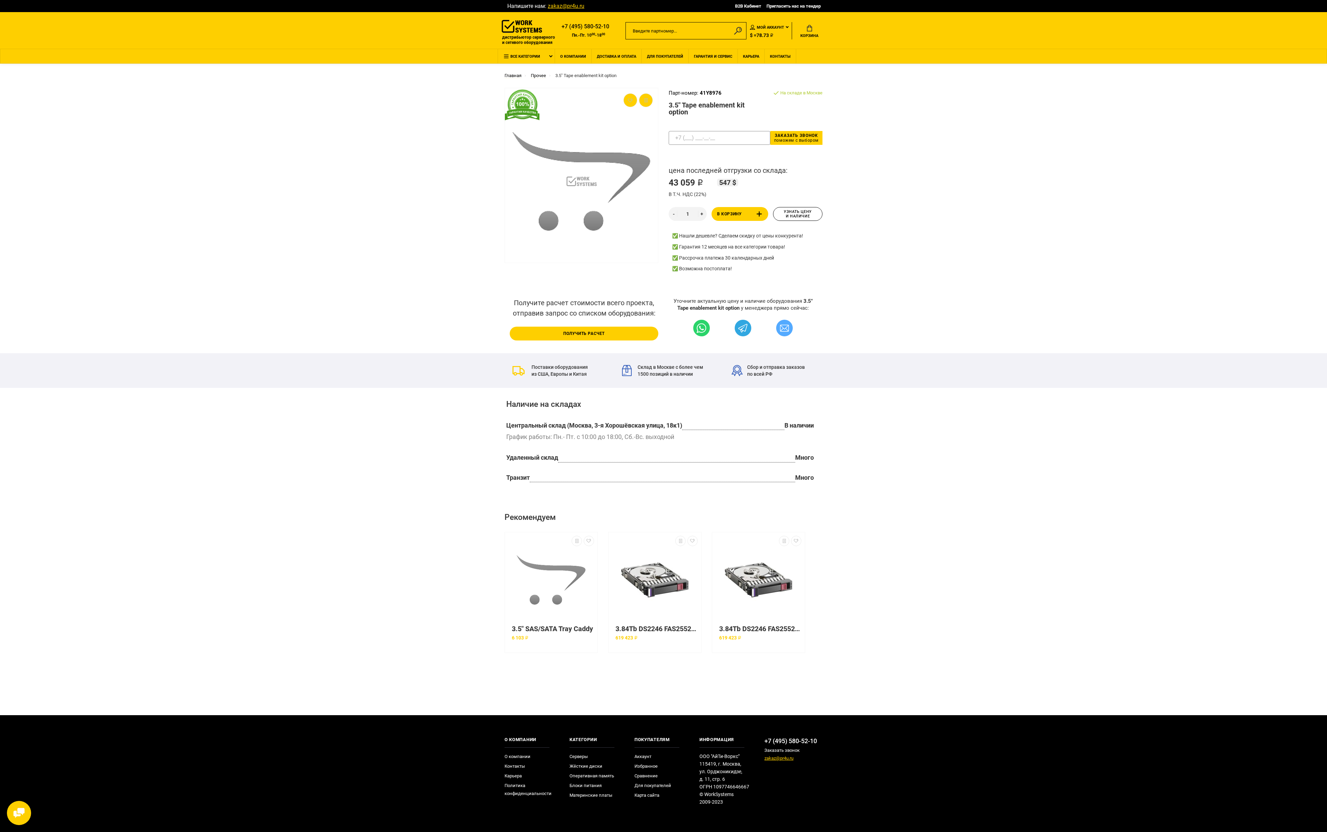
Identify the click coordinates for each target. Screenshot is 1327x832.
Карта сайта (646, 795)
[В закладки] (589, 541)
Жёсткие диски (586, 766)
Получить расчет (584, 333)
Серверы (579, 756)
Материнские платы (591, 795)
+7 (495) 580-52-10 (585, 26)
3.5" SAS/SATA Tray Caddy (552, 629)
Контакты (780, 56)
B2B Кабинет (748, 6)
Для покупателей (665, 56)
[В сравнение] (577, 541)
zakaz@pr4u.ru (566, 6)
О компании (573, 56)
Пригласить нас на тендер (793, 6)
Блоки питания (586, 785)
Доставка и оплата (616, 56)
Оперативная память (592, 775)
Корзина (809, 36)
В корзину (729, 214)
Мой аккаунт (770, 27)
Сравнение (646, 775)
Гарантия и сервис (713, 56)
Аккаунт (642, 756)
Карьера (751, 56)
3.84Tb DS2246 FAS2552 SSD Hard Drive (656, 629)
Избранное (646, 766)
